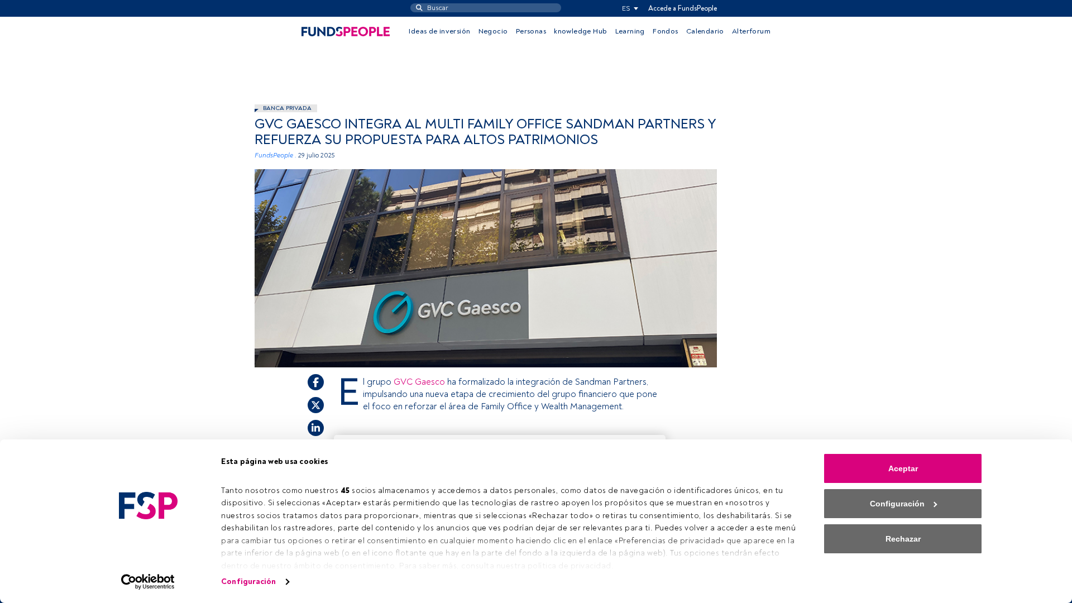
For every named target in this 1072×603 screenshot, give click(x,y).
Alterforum (751, 31)
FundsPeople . (275, 155)
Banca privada (287, 108)
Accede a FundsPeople (682, 8)
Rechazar (903, 538)
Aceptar (903, 468)
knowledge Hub (580, 31)
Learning (630, 31)
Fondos (665, 31)
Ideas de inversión (439, 31)
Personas (531, 31)
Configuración (248, 581)
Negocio (493, 31)
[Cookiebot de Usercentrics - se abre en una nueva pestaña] (148, 582)
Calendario (705, 31)
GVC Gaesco (420, 381)
